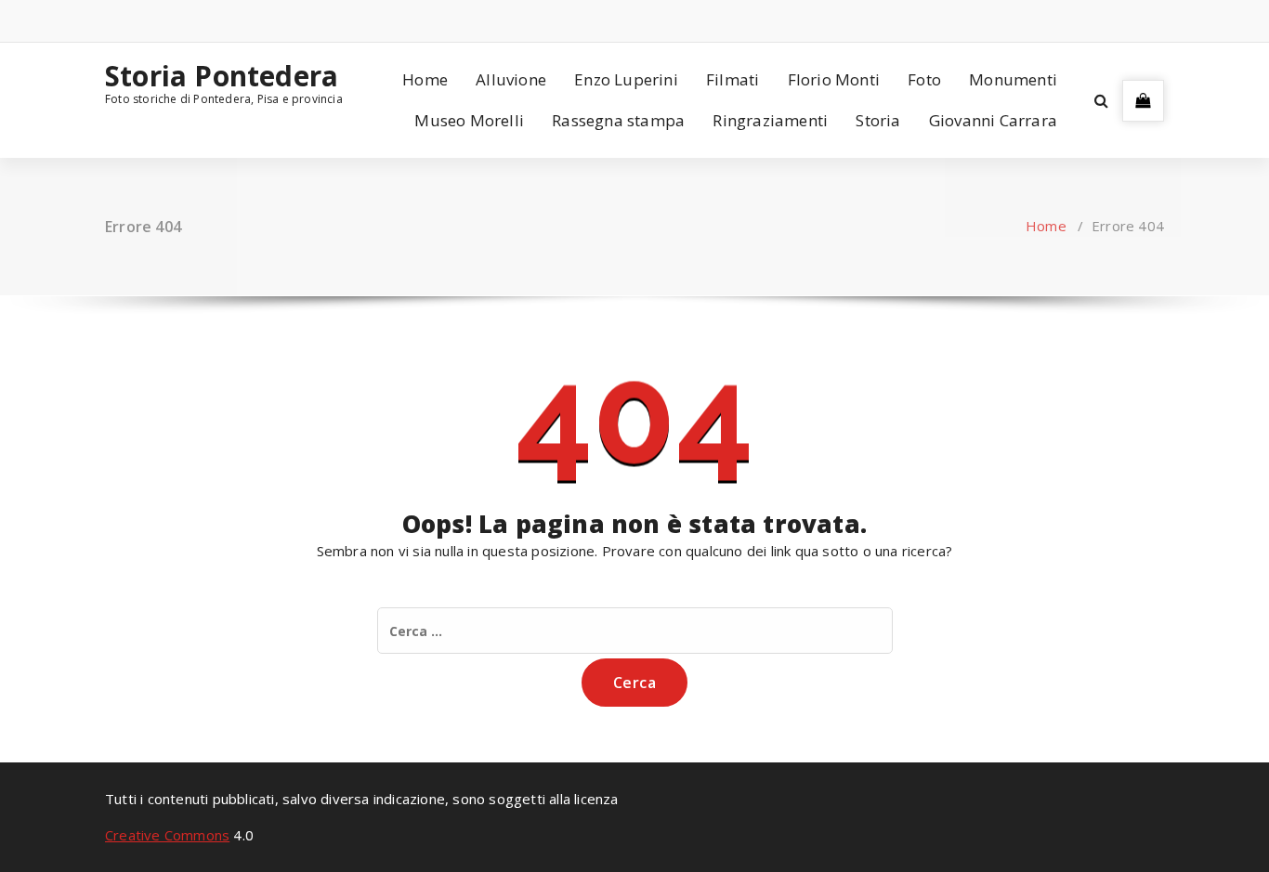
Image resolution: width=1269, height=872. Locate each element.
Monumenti (1013, 79)
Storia (878, 120)
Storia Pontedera (221, 76)
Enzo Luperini (626, 79)
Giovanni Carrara (993, 120)
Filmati (732, 79)
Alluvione (511, 79)
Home (425, 79)
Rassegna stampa (618, 120)
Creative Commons (167, 835)
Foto (924, 79)
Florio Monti (834, 79)
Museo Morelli (469, 120)
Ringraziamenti (770, 120)
